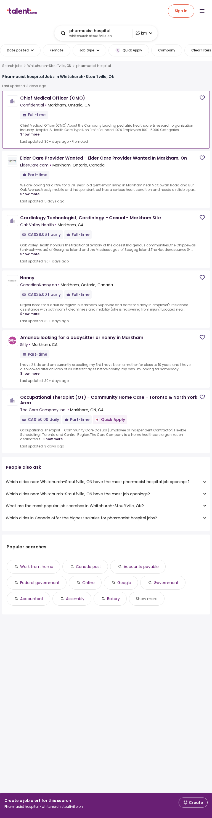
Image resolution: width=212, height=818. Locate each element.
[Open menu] (202, 11)
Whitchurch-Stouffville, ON (49, 65)
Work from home (36, 566)
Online (88, 582)
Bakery (113, 598)
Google (124, 582)
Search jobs (12, 65)
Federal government (40, 582)
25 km (141, 33)
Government (166, 582)
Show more (29, 134)
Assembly (75, 598)
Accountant (31, 598)
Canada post (88, 566)
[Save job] (202, 97)
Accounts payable (141, 566)
